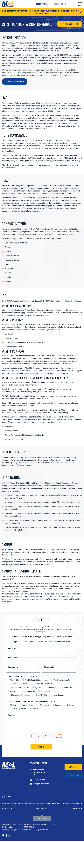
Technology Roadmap (72, 803)
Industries (6, 808)
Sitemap (5, 830)
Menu (80, 6)
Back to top (42, 818)
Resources (40, 808)
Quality (58, 803)
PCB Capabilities (47, 803)
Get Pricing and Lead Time (69, 24)
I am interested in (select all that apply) (22, 676)
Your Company (13, 657)
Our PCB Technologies (19, 803)
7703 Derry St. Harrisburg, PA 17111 (39, 772)
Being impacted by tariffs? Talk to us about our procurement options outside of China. (40, 12)
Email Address (13, 667)
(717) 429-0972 (39, 779)
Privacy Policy (14, 830)
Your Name (12, 648)
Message (11, 715)
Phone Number (49, 667)
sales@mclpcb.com (41, 784)
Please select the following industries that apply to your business (31, 701)
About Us (5, 803)
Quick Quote (51, 642)
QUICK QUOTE (41, 4)
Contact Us (73, 775)
